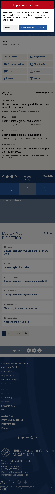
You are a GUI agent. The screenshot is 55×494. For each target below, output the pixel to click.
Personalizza (10, 27)
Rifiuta (42, 27)
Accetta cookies (28, 27)
